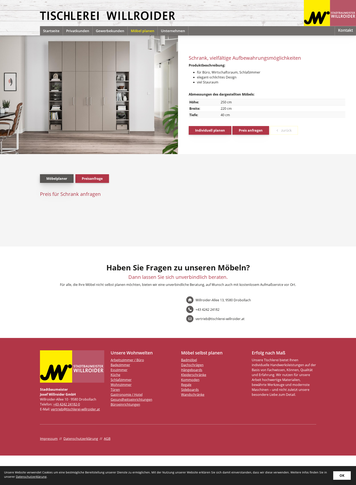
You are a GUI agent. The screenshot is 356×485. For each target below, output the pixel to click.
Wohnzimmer (121, 384)
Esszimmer (119, 370)
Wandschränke (192, 394)
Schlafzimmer (121, 379)
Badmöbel (189, 360)
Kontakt (345, 30)
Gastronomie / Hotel (127, 394)
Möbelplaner (56, 178)
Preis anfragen (251, 130)
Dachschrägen (192, 365)
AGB (107, 438)
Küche (115, 375)
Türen (115, 389)
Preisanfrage (92, 178)
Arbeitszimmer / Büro (127, 360)
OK (342, 475)
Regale (186, 384)
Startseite (51, 30)
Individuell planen (210, 130)
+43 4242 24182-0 (66, 404)
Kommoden (190, 379)
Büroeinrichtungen (125, 404)
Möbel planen (142, 30)
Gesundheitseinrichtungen (131, 399)
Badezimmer (120, 365)
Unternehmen (173, 30)
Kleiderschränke (193, 375)
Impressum (49, 438)
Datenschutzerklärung (80, 438)
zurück (286, 130)
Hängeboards (191, 370)
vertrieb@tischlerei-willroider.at (75, 409)
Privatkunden (77, 30)
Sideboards (190, 389)
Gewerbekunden (110, 30)
